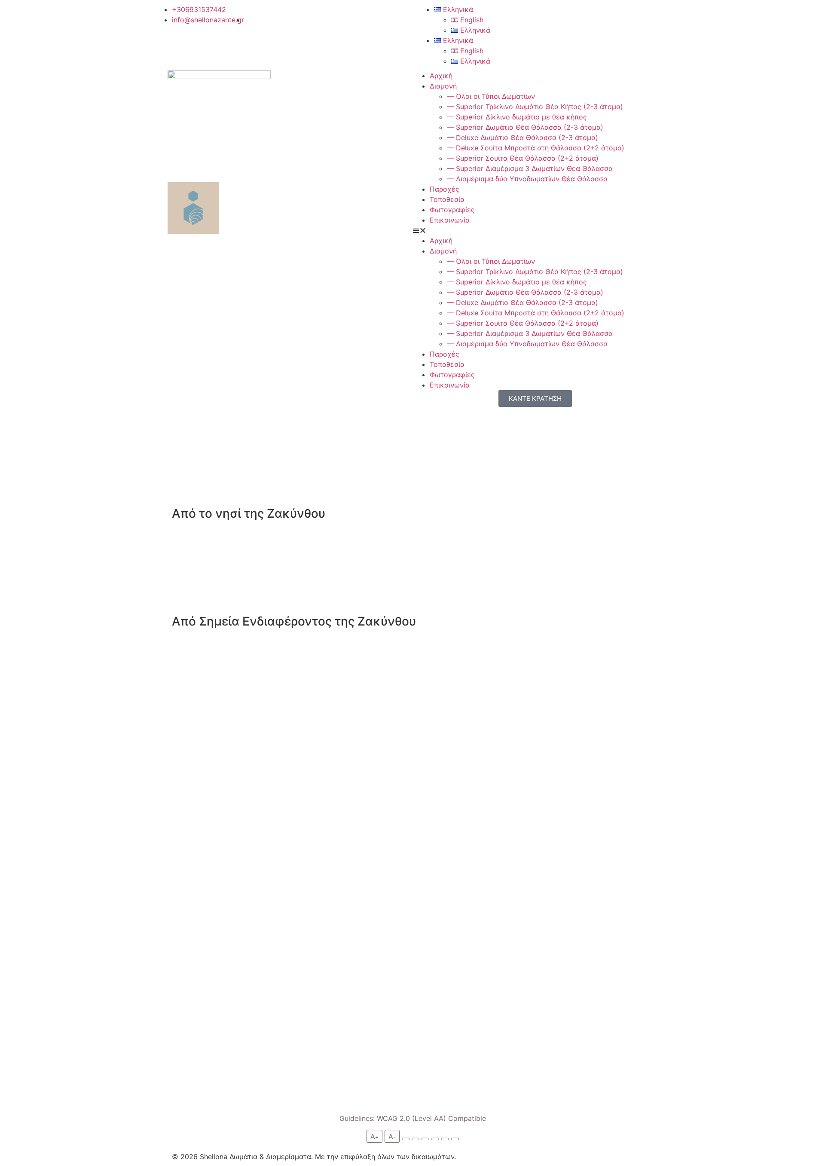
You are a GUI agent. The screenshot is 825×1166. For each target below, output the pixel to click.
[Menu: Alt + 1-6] (445, 1139)
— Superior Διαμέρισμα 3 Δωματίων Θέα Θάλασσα (530, 168)
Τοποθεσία (447, 199)
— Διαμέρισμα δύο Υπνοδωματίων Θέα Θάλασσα (527, 178)
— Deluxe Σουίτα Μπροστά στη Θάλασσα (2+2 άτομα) (535, 147)
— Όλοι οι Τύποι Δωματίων (491, 96)
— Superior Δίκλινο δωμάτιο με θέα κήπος (517, 117)
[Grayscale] (405, 1139)
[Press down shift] (435, 1139)
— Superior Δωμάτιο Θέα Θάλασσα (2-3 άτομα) (525, 127)
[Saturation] (425, 1139)
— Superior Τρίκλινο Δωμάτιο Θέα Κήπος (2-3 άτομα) (535, 106)
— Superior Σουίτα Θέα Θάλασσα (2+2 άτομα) (523, 158)
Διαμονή (443, 86)
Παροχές (444, 189)
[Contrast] (415, 1139)
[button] (534, 230)
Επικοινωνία (450, 220)
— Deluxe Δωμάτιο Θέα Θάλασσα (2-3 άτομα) (522, 137)
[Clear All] (455, 1139)
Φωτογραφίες (452, 209)
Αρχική (441, 75)
